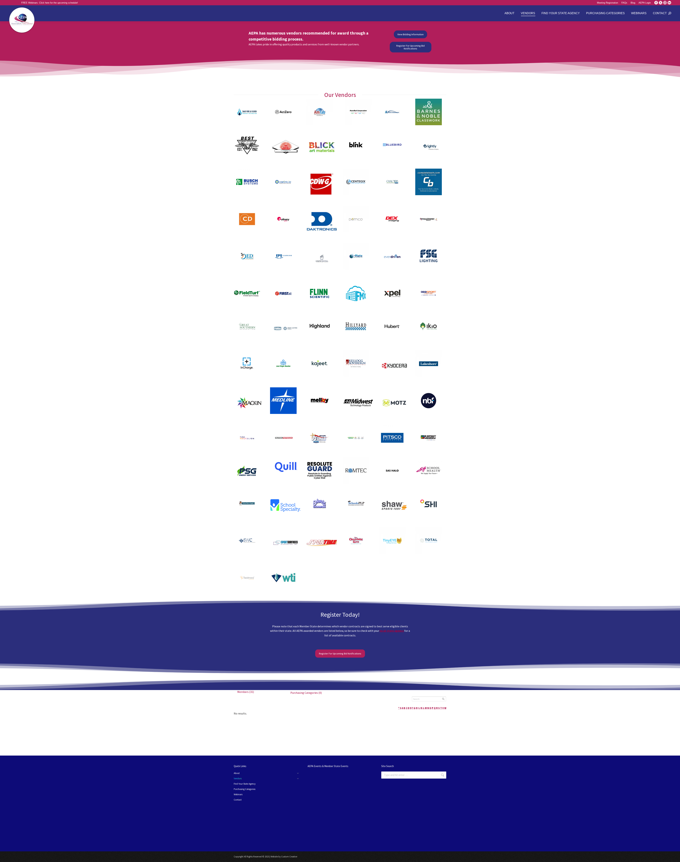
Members (245, 692)
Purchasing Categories (306, 692)
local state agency (392, 630)
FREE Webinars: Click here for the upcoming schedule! (49, 2)
